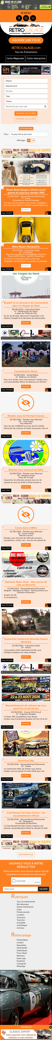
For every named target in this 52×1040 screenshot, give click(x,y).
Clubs (19, 909)
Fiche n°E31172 (7, 836)
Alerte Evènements (25, 907)
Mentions (21, 955)
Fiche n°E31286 (7, 660)
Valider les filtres (26, 113)
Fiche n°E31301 (7, 779)
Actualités (21, 922)
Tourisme (21, 920)
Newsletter (21, 945)
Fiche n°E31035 (7, 727)
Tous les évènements (26, 901)
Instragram (21, 963)
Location (20, 915)
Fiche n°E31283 (7, 605)
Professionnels (23, 912)
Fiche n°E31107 (7, 326)
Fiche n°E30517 (7, 213)
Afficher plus (26, 854)
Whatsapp (21, 966)
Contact (20, 942)
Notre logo (21, 958)
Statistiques (22, 950)
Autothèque (22, 925)
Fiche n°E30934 (7, 269)
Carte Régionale (15, 58)
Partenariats (22, 948)
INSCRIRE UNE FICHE (26, 40)
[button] (26, 172)
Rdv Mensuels (23, 904)
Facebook (21, 961)
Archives (20, 928)
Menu (27, 13)
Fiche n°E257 (6, 436)
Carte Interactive (36, 58)
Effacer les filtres (26, 119)
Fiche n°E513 (6, 548)
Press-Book (22, 953)
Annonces (21, 917)
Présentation (22, 940)
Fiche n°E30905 (7, 390)
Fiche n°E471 (6, 490)
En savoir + (26, 210)
